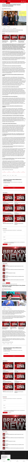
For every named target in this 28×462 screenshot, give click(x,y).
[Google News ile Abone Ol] (4, 26)
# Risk (12, 175)
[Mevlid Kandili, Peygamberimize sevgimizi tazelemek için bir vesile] (14, 266)
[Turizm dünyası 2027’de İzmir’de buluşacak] (20, 220)
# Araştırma (4, 175)
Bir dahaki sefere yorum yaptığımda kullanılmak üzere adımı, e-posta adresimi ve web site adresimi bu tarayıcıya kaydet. (14, 242)
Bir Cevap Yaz (5, 228)
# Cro (8, 175)
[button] (21, 1)
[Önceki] (2, 254)
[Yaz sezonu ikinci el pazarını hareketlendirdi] (20, 209)
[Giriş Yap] (23, 1)
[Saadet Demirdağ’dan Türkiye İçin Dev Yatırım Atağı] (14, 39)
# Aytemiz (8, 343)
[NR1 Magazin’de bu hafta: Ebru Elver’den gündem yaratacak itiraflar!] (14, 280)
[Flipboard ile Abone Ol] (8, 26)
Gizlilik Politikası (3, 459)
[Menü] (3, 1)
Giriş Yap (10, 244)
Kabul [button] (8, 459)
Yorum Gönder (5, 244)
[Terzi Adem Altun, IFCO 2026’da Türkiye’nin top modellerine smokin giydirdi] (14, 276)
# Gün (11, 343)
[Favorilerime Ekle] (7, 28)
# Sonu (16, 175)
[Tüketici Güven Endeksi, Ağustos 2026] (8, 220)
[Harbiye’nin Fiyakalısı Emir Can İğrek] (14, 273)
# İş (10, 175)
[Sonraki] (25, 254)
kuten (5, 8)
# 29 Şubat (4, 343)
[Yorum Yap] (8, 28)
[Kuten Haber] (8, 1)
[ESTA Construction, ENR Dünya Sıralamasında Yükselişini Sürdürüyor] (22, 39)
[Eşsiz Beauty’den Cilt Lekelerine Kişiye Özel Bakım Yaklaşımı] (6, 39)
